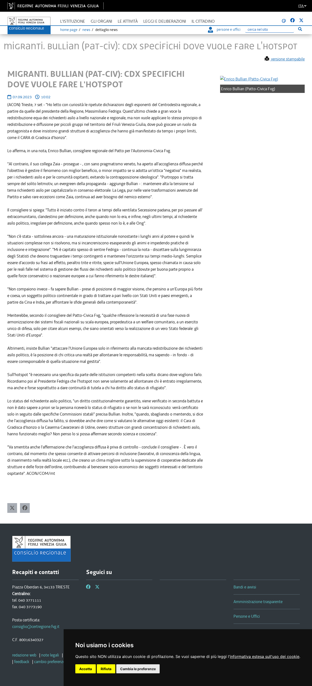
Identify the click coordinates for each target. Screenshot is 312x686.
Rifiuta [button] (106, 669)
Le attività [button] (128, 21)
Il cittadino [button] (203, 21)
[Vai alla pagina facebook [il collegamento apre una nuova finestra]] (292, 20)
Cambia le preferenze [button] (138, 669)
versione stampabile (287, 59)
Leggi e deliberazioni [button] (164, 21)
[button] (12, 508)
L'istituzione (72, 21)
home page (69, 29)
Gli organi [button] (101, 21)
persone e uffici (228, 29)
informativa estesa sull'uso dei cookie (264, 656)
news (86, 29)
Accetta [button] (85, 669)
